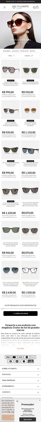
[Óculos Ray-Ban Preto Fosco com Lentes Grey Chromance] (10, 190)
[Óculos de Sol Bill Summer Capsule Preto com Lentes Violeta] (10, 69)
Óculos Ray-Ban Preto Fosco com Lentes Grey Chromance (10, 204)
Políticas (6, 374)
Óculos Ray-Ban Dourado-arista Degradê (30, 124)
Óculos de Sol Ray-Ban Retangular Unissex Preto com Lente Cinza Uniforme (30, 204)
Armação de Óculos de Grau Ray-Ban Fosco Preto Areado (30, 284)
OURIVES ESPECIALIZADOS (26, 1)
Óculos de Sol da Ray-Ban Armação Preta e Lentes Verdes (10, 244)
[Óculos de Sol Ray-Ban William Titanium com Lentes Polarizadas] (10, 270)
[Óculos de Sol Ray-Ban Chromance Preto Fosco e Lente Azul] (30, 150)
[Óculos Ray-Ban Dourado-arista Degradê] (30, 109)
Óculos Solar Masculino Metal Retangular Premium (10, 124)
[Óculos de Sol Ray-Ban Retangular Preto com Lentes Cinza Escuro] (30, 230)
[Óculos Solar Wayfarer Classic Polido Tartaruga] (10, 150)
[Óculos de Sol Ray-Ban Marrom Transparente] (30, 69)
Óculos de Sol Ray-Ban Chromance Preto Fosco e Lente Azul (30, 164)
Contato (6, 392)
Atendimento (8, 386)
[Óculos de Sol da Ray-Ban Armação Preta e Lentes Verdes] (10, 230)
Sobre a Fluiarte (9, 368)
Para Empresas (8, 380)
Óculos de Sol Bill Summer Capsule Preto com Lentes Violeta (11, 83)
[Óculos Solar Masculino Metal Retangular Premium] (10, 109)
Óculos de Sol (24, 51)
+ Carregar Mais (20, 313)
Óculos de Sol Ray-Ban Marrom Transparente (30, 83)
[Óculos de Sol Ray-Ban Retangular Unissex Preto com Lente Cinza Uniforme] (30, 190)
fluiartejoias (6, 51)
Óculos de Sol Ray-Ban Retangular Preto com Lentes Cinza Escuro (30, 244)
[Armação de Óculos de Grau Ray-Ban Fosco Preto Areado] (30, 270)
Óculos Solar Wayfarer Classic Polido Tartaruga (10, 164)
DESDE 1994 (10, 1)
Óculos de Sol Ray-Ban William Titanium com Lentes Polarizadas (11, 284)
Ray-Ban (32, 51)
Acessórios (15, 51)
